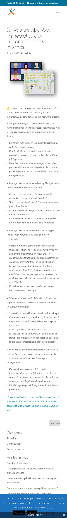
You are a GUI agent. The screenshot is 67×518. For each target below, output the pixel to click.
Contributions (14, 443)
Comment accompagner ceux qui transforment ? (32, 488)
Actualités (26, 53)
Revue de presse (15, 449)
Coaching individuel (17, 462)
